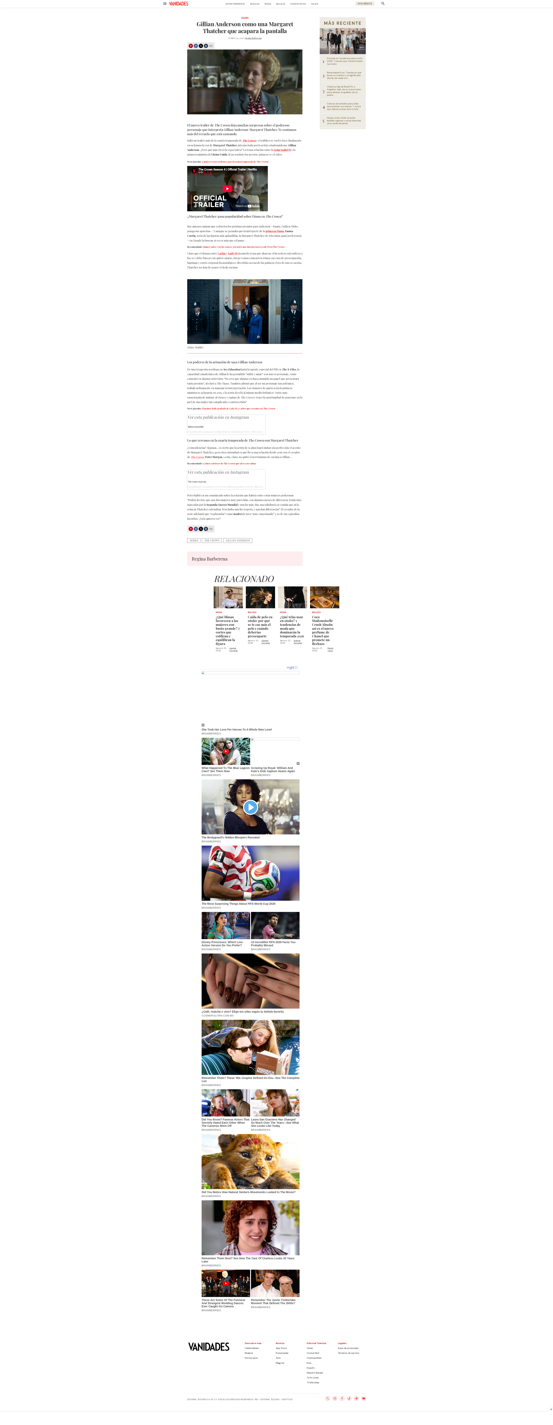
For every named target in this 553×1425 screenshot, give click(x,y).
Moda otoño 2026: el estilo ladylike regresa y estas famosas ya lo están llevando (344, 121)
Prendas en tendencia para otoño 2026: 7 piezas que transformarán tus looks (345, 61)
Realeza (255, 4)
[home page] (178, 3)
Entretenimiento (235, 4)
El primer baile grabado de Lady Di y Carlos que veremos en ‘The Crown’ (239, 408)
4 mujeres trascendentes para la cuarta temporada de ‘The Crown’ (235, 161)
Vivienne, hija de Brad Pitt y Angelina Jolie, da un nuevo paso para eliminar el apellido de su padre (344, 90)
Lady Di (232, 253)
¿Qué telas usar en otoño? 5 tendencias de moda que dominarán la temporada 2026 (292, 626)
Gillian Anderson (223, 432)
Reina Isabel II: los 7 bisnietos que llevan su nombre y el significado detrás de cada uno (344, 75)
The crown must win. (197, 482)
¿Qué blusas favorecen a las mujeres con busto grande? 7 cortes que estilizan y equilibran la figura (228, 630)
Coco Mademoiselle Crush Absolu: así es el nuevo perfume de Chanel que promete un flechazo (323, 630)
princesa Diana (275, 231)
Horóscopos (298, 4)
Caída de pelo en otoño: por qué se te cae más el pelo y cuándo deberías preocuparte (260, 626)
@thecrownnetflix (196, 427)
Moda (268, 4)
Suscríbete (365, 3)
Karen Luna (331, 649)
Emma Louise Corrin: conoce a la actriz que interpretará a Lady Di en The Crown (243, 246)
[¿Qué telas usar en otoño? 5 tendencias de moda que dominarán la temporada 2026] (292, 597)
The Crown (249, 140)
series (194, 540)
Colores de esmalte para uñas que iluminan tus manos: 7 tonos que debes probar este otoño (344, 106)
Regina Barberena (253, 38)
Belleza (280, 4)
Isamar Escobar (234, 649)
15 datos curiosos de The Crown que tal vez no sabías (229, 463)
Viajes (314, 4)
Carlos (222, 253)
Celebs (245, 18)
